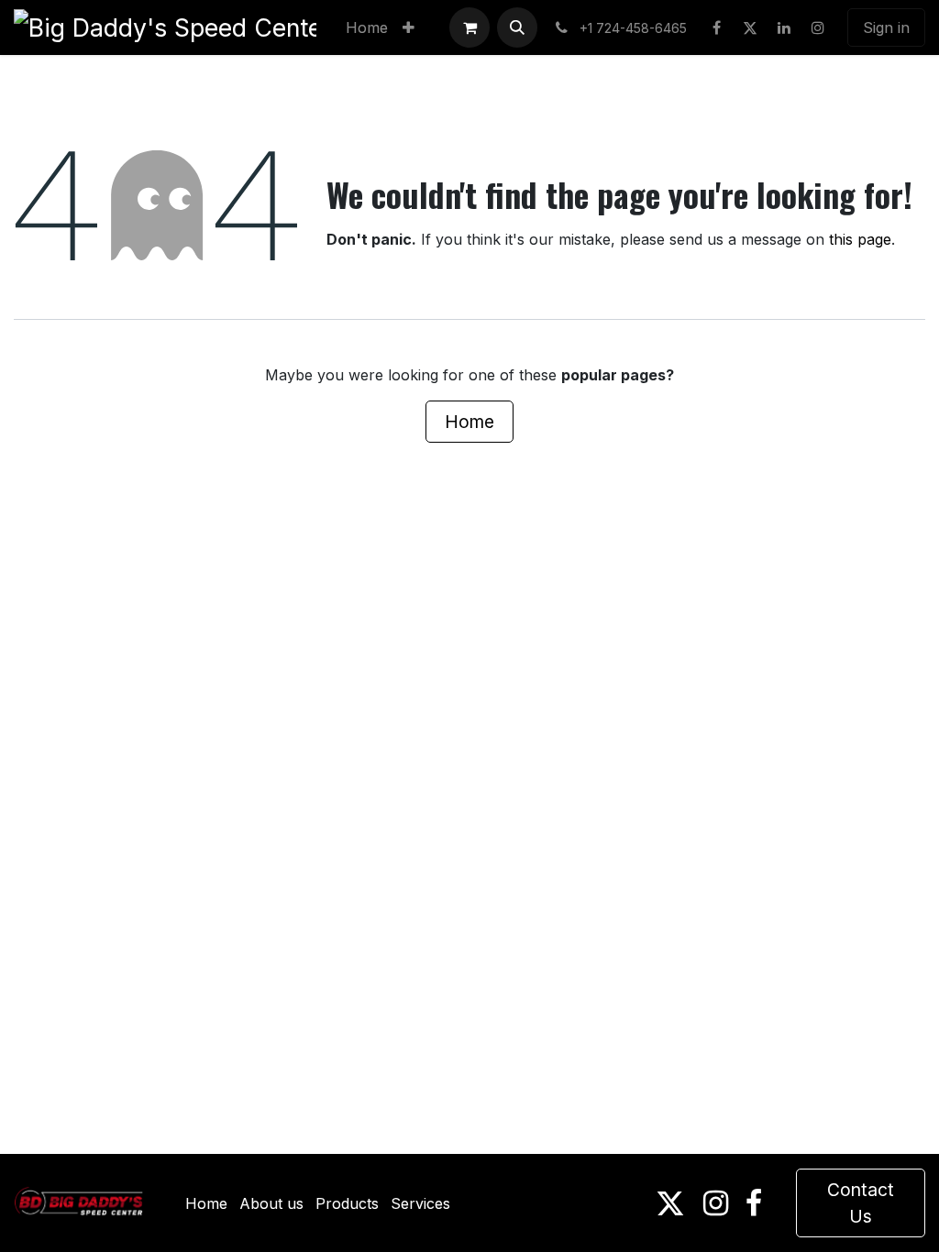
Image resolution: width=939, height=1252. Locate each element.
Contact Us (860, 1203)
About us (271, 1203)
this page (860, 239)
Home (469, 422)
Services (420, 1203)
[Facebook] (716, 27)
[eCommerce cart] (469, 27)
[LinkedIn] (784, 27)
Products (347, 1203)
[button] (517, 27)
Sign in (886, 27)
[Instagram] (818, 27)
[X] (750, 27)
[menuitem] (366, 27)
